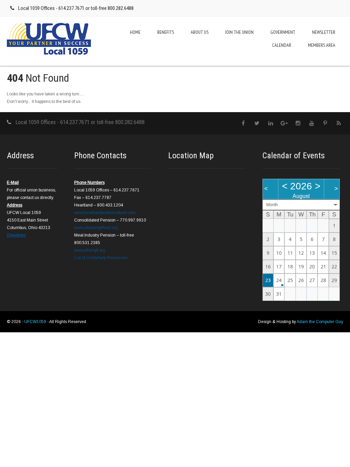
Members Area (321, 45)
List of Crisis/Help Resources (100, 257)
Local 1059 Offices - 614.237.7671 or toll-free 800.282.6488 (76, 8)
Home (135, 32)
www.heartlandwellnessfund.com (105, 212)
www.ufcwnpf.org (89, 250)
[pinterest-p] (325, 123)
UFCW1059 (35, 321)
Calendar (281, 45)
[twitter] (257, 123)
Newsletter (323, 32)
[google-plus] (284, 123)
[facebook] (243, 123)
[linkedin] (270, 123)
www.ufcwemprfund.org (96, 227)
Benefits (165, 32)
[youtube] (311, 123)
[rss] (339, 123)
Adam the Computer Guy (320, 321)
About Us (199, 32)
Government (282, 32)
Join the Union (239, 32)
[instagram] (298, 123)
